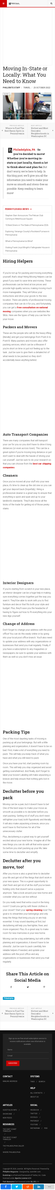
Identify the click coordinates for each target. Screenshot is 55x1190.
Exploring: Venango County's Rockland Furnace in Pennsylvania (27, 233)
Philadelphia (8, 998)
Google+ (34, 1117)
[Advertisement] (27, 36)
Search (42, 1082)
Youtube (34, 1125)
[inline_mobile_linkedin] (39, 1186)
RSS (45, 1128)
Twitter (33, 1114)
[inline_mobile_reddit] (28, 1186)
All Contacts (36, 1093)
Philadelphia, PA (24, 149)
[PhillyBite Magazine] (14, 3)
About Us (34, 1097)
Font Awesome (9, 1182)
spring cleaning (34, 910)
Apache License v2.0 (23, 1178)
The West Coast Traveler (10, 1138)
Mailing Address (10, 1081)
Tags (32, 1082)
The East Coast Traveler (9, 1130)
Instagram (35, 1128)
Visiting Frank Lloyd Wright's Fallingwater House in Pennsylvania (27, 249)
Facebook (34, 1110)
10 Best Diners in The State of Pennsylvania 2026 (26, 225)
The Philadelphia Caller (13, 1146)
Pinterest (34, 1121)
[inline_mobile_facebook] (6, 1186)
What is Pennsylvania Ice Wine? (19, 241)
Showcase (7, 1114)
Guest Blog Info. (10, 1110)
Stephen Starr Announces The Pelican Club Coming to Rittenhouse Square (24, 217)
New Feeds (7, 1118)
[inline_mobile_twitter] (17, 1186)
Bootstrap (6, 1175)
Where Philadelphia (11, 1152)
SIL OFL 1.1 (35, 1182)
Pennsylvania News (17, 209)
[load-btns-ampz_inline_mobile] (49, 1186)
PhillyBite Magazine (10, 1172)
